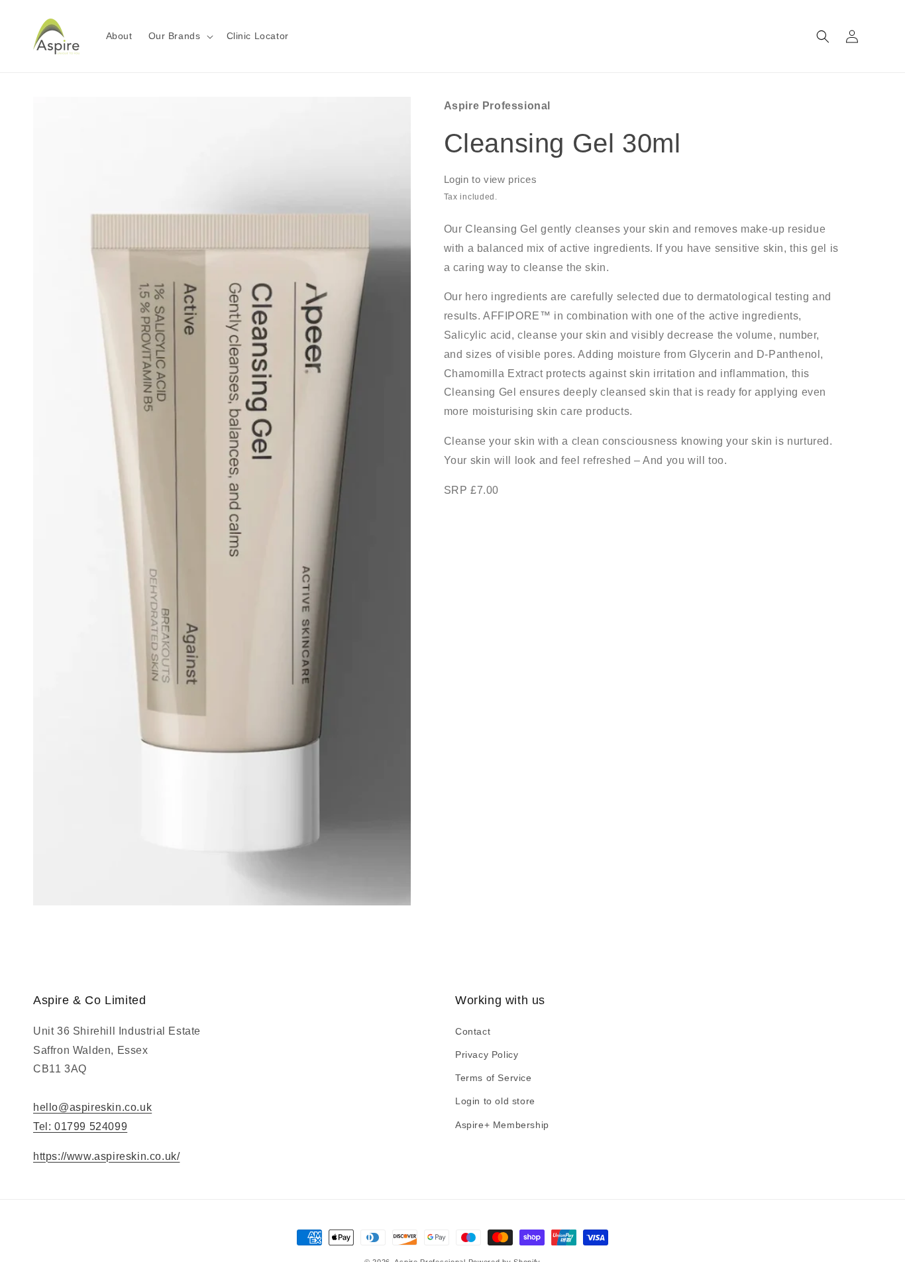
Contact (472, 1031)
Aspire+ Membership (502, 1124)
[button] (179, 36)
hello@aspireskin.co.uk (92, 1107)
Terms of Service (493, 1077)
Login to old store (495, 1101)
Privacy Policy (486, 1054)
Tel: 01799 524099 (80, 1126)
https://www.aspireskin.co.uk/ (106, 1156)
